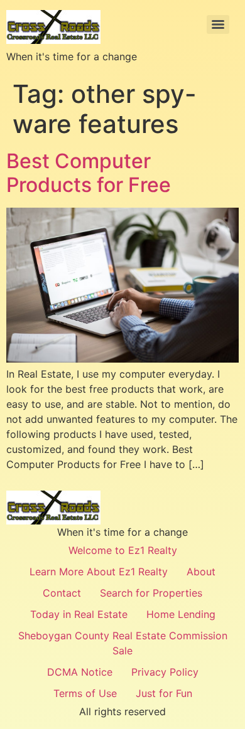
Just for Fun (164, 693)
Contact (62, 593)
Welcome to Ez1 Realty (122, 550)
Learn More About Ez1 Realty (99, 571)
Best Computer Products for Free (88, 173)
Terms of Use (85, 693)
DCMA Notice (79, 672)
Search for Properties (151, 593)
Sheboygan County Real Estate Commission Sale (122, 643)
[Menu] (218, 24)
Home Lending (180, 614)
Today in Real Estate (79, 614)
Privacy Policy (165, 672)
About (201, 571)
